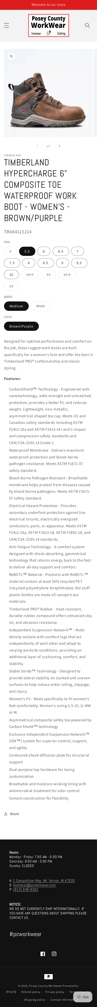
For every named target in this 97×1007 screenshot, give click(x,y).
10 (11, 274)
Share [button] (14, 813)
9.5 (79, 262)
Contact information (64, 999)
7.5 (12, 262)
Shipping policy (34, 999)
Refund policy (30, 992)
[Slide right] (59, 146)
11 (51, 275)
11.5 (70, 275)
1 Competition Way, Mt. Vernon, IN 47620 (44, 880)
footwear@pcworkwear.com (34, 885)
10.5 (32, 275)
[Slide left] (37, 146)
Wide (43, 307)
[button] (6, 25)
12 (14, 287)
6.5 (61, 251)
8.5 (45, 262)
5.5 (27, 251)
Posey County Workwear (45, 985)
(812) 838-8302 (25, 889)
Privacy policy (55, 992)
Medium (16, 306)
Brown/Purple (21, 326)
